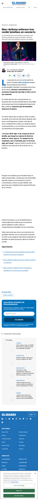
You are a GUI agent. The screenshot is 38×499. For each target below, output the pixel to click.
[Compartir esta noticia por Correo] (23, 75)
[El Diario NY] (19, 3)
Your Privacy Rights (19, 485)
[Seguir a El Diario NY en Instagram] (9, 419)
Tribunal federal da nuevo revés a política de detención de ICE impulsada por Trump (24, 384)
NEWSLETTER (23, 459)
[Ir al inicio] (9, 414)
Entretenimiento (13, 25)
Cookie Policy (15, 482)
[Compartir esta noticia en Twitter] (19, 75)
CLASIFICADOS (6, 459)
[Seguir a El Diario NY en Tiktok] (16, 419)
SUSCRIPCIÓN (23, 462)
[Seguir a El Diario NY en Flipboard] (23, 419)
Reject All (19, 490)
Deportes (21, 438)
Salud (3, 442)
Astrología (20, 355)
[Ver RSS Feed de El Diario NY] (2, 422)
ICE (29, 7)
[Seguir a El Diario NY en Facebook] (2, 419)
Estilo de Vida (5, 445)
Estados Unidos (23, 432)
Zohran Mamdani (8, 7)
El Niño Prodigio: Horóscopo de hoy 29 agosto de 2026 (24, 358)
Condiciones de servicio (23, 325)
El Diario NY (5, 25)
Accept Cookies (19, 495)
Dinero (18, 393)
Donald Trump (20, 7)
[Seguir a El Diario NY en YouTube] (13, 419)
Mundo (4, 435)
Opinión (21, 449)
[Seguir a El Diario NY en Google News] (20, 419)
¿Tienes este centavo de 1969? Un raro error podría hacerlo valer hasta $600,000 (24, 396)
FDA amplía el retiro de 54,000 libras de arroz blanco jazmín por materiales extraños (25, 346)
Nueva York (5, 432)
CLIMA (3, 466)
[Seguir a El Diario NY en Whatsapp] (30, 419)
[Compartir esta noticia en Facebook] (14, 75)
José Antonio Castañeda (17, 70)
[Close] (35, 473)
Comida (18, 343)
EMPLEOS (4, 462)
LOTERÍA (4, 469)
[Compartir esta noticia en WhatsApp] (10, 75)
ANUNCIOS (22, 469)
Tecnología (5, 449)
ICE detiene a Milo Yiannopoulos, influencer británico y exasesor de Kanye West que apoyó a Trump (25, 372)
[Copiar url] (28, 75)
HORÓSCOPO (23, 466)
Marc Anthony (23, 82)
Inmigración (20, 368)
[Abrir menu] (3, 3)
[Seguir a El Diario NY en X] (6, 419)
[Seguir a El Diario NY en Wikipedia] (27, 419)
